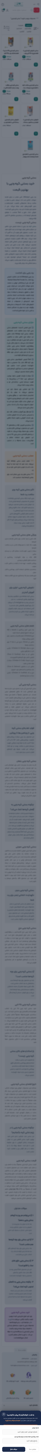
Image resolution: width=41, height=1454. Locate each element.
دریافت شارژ (13, 1449)
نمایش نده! (32, 1449)
